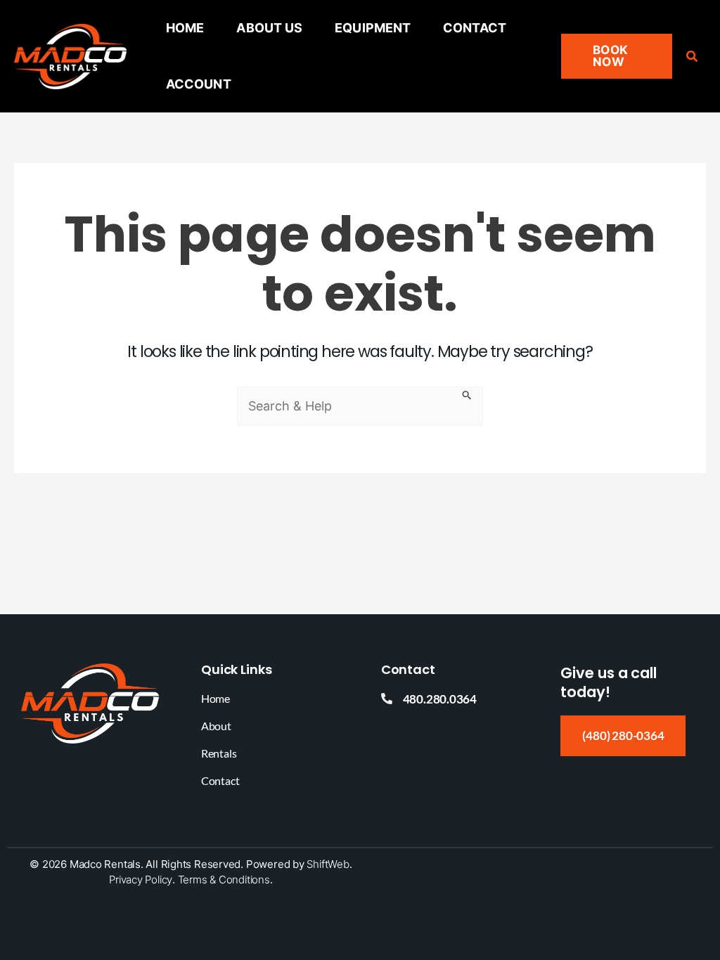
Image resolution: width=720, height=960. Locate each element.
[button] (616, 56)
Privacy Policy (140, 879)
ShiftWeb (328, 864)
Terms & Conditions (224, 879)
